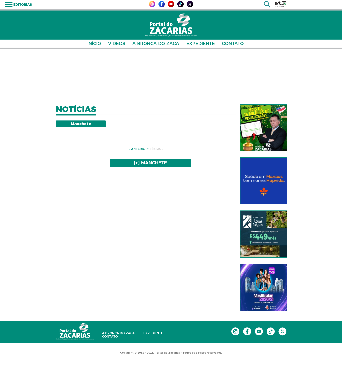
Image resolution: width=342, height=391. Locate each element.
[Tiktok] (180, 6)
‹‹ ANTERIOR (138, 149)
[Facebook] (161, 6)
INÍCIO (94, 43)
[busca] (267, 6)
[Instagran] (152, 6)
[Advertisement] (171, 77)
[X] (190, 6)
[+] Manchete (150, 162)
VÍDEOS (116, 43)
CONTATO (233, 43)
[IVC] (280, 4)
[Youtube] (171, 6)
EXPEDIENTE (200, 43)
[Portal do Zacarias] (171, 25)
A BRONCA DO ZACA (155, 43)
